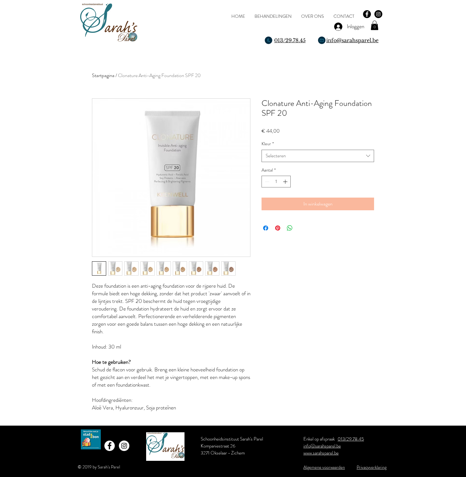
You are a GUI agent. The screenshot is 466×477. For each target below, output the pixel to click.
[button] (375, 25)
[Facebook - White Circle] (109, 446)
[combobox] (318, 156)
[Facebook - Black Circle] (367, 14)
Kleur (268, 144)
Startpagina (103, 75)
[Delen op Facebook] (265, 228)
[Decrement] (266, 181)
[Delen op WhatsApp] (290, 228)
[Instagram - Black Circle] (378, 14)
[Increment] (286, 181)
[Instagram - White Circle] (124, 446)
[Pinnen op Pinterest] (278, 228)
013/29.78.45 (351, 438)
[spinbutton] (276, 181)
